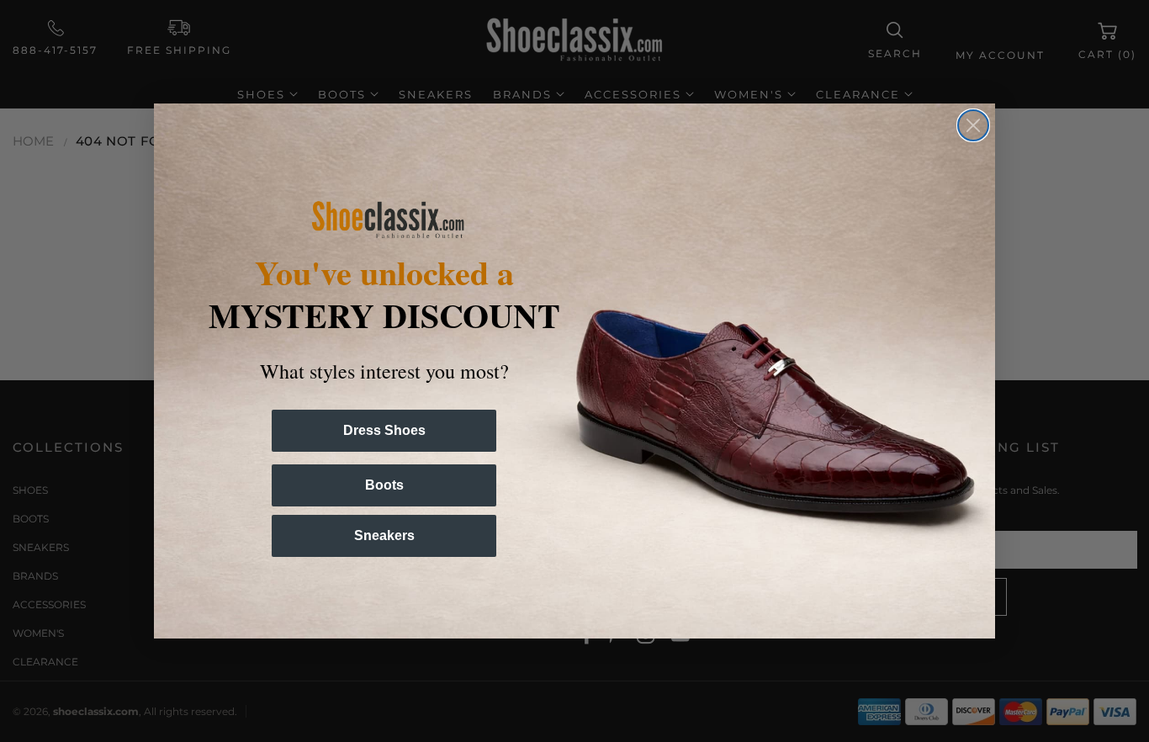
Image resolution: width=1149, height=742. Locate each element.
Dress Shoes (384, 430)
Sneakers (384, 535)
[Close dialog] (973, 125)
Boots (384, 485)
